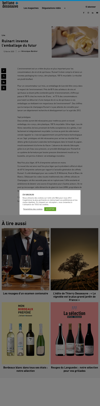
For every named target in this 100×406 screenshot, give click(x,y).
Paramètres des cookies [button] (32, 209)
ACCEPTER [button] (50, 209)
